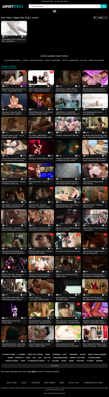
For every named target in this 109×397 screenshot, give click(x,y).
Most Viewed (49, 383)
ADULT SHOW (12, 383)
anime (71, 361)
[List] (54, 11)
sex (34, 357)
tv (48, 361)
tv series (21, 354)
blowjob (56, 354)
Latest (24, 383)
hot (40, 357)
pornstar (73, 354)
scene (10, 357)
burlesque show (60, 357)
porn (23, 361)
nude (28, 357)
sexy (65, 354)
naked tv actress (77, 357)
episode (99, 361)
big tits (47, 357)
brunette (19, 357)
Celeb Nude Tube (48, 1)
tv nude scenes (94, 357)
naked (82, 354)
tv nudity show (8, 354)
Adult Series (50, 393)
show (47, 354)
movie (63, 361)
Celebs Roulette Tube (93, 383)
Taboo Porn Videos (62, 1)
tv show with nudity (36, 361)
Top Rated (35, 383)
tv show (90, 361)
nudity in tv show (35, 354)
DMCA (62, 383)
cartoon (80, 361)
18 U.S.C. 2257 (74, 383)
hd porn (55, 361)
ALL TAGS (54, 366)
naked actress (12, 361)
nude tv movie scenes (97, 354)
